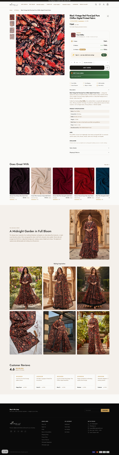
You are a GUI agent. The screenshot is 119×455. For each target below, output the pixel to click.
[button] (94, 62)
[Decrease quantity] (71, 62)
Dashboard (67, 424)
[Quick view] (27, 192)
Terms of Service (45, 439)
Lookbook (75, 4)
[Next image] (62, 44)
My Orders (67, 432)
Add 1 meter (87, 68)
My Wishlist (67, 429)
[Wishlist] (100, 4)
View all (106, 164)
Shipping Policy (45, 434)
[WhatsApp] (25, 431)
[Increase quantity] (80, 62)
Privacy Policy (45, 437)
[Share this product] (107, 16)
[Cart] (107, 4)
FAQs (43, 429)
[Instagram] (11, 431)
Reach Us (44, 427)
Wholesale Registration (47, 442)
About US (44, 424)
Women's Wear (66, 4)
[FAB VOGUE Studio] (14, 4)
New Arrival (24, 4)
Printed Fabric (40, 4)
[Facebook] (14, 431)
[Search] (96, 4)
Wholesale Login (45, 445)
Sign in (104, 55)
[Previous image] (18, 44)
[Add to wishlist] (107, 68)
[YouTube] (21, 431)
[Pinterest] (18, 431)
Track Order (67, 427)
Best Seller (32, 4)
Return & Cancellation (46, 432)
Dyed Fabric (57, 4)
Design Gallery (84, 4)
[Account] (103, 4)
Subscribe (105, 410)
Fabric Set (49, 4)
